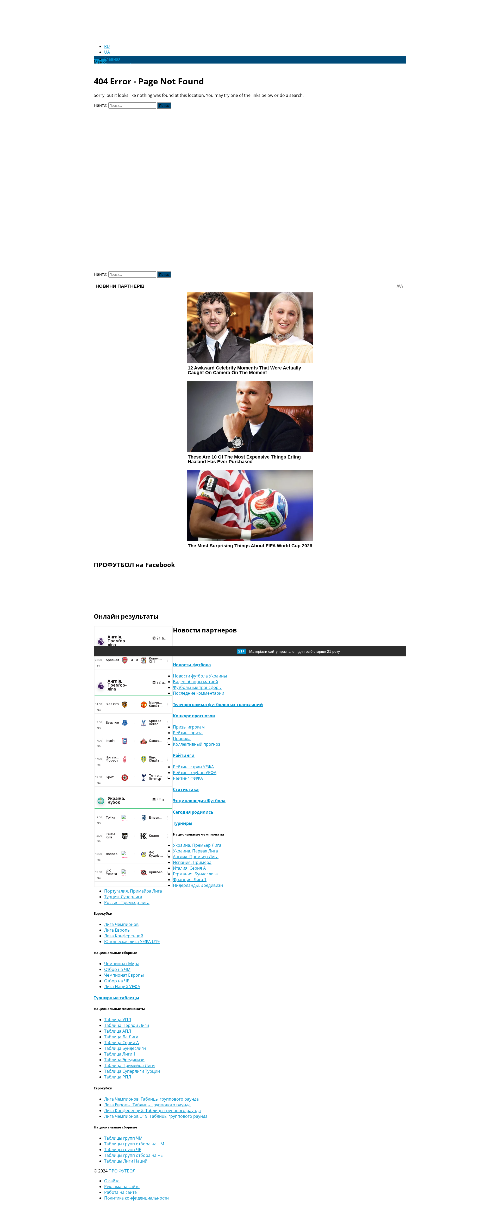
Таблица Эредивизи (124, 1060)
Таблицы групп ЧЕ (122, 1149)
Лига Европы (117, 930)
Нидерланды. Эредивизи (198, 885)
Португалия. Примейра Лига (133, 891)
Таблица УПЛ (117, 1019)
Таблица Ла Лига (121, 1037)
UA (107, 52)
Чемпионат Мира (121, 963)
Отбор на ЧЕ (116, 981)
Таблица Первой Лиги (126, 1025)
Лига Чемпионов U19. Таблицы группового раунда (156, 1116)
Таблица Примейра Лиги (129, 1065)
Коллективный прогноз (196, 744)
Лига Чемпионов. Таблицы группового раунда (151, 1099)
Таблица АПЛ (117, 1031)
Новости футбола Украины (200, 676)
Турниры (182, 823)
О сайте (112, 1181)
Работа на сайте (120, 1192)
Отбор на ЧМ (117, 969)
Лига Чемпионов (121, 924)
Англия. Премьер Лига (195, 856)
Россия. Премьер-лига (126, 902)
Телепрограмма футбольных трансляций (218, 704)
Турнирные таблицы (116, 998)
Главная (112, 59)
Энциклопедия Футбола (199, 801)
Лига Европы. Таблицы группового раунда (147, 1105)
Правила (182, 738)
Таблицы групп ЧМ (123, 1138)
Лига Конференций (123, 936)
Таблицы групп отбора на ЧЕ (133, 1155)
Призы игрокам (189, 727)
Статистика (186, 789)
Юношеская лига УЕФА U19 (132, 941)
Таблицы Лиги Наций (125, 1161)
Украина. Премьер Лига (197, 845)
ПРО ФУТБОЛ (122, 1171)
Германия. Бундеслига (195, 874)
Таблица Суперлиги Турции (132, 1071)
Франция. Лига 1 (190, 879)
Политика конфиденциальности (136, 1198)
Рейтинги (184, 755)
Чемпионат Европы (124, 975)
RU (107, 46)
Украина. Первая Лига (195, 851)
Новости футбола (192, 665)
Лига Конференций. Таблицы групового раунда (152, 1110)
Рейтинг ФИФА (188, 778)
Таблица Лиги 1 (120, 1054)
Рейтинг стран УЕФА (193, 767)
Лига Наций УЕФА (122, 986)
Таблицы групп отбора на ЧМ (134, 1144)
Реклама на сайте (122, 1186)
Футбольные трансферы (197, 687)
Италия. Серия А (189, 868)
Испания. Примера (192, 862)
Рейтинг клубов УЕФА (194, 772)
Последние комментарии (198, 693)
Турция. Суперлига (123, 897)
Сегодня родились (193, 812)
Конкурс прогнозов (194, 716)
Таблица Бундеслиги (125, 1048)
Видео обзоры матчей (195, 682)
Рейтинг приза (188, 733)
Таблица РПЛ (117, 1077)
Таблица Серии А (121, 1042)
